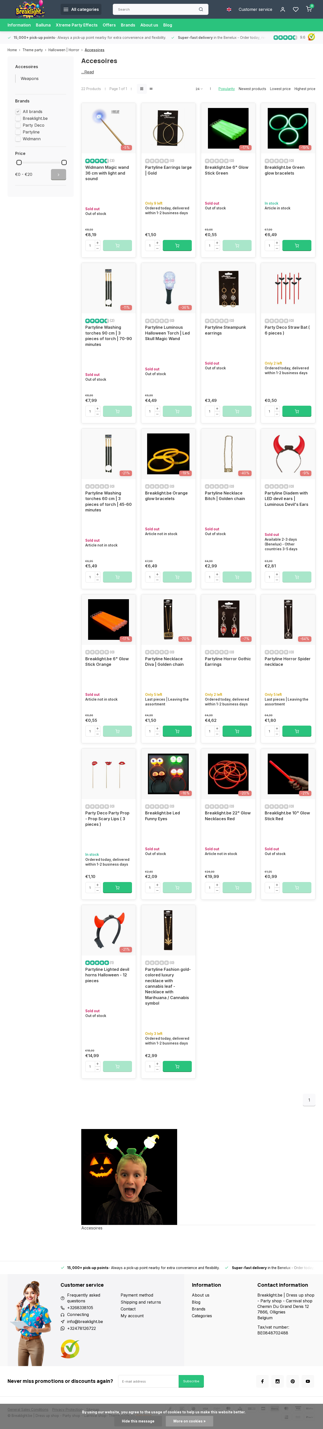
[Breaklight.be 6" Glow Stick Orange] (109, 619)
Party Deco (33, 125)
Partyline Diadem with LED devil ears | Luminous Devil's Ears (286, 498)
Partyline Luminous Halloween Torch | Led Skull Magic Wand (167, 333)
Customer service (255, 9)
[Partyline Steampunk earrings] (228, 288)
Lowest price (280, 89)
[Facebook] (262, 1381)
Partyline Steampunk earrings (225, 330)
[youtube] (308, 1381)
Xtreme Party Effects (77, 25)
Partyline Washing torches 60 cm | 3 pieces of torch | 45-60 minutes (108, 501)
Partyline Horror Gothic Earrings (228, 661)
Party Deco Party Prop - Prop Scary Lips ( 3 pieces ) (107, 818)
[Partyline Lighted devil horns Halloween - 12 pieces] (109, 930)
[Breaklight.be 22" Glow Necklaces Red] (228, 774)
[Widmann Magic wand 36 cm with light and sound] (109, 128)
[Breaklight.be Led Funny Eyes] (168, 774)
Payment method (137, 1295)
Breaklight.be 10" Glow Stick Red (287, 815)
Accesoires (94, 50)
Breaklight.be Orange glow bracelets (166, 495)
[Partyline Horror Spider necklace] (288, 619)
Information (19, 25)
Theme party (32, 50)
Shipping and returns (141, 1302)
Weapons (30, 78)
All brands (32, 111)
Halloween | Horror (63, 50)
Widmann (32, 138)
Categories (202, 1315)
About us (149, 25)
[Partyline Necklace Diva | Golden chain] (168, 619)
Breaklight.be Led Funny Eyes (162, 815)
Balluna (43, 25)
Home (12, 50)
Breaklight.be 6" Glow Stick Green (226, 170)
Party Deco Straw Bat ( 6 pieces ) (287, 330)
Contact (128, 1308)
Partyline (31, 131)
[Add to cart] (177, 245)
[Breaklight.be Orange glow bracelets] (168, 454)
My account (132, 1315)
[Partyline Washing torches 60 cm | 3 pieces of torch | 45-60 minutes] (109, 454)
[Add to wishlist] (128, 110)
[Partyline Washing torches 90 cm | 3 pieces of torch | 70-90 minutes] (109, 288)
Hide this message (138, 1421)
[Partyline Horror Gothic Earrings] (228, 619)
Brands (128, 25)
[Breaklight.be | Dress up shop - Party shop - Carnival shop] (30, 9)
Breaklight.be (35, 118)
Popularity (227, 89)
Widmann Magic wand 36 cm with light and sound (107, 173)
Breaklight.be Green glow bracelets (285, 170)
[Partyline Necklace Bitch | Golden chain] (228, 454)
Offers (109, 25)
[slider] (18, 162)
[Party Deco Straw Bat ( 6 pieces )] (288, 288)
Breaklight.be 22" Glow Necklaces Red (228, 815)
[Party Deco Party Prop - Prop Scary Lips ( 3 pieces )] (109, 774)
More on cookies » (189, 1421)
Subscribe (191, 1381)
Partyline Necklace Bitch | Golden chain (225, 495)
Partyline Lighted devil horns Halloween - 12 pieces (107, 975)
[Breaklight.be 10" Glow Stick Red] (288, 774)
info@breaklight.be (85, 1321)
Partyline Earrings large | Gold (168, 170)
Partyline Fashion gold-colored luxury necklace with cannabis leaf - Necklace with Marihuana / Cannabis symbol (168, 986)
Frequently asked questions (83, 1298)
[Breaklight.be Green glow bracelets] (288, 128)
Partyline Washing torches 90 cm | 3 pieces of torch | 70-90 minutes (108, 336)
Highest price (304, 89)
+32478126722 (81, 1328)
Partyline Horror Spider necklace (288, 661)
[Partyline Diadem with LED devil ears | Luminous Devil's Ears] (288, 454)
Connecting (78, 1314)
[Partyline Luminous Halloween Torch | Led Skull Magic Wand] (168, 288)
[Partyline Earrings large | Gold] (168, 128)
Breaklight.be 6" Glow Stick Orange (107, 661)
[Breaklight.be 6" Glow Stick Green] (228, 128)
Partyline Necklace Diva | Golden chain (164, 661)
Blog (167, 25)
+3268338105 (80, 1307)
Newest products (252, 89)
